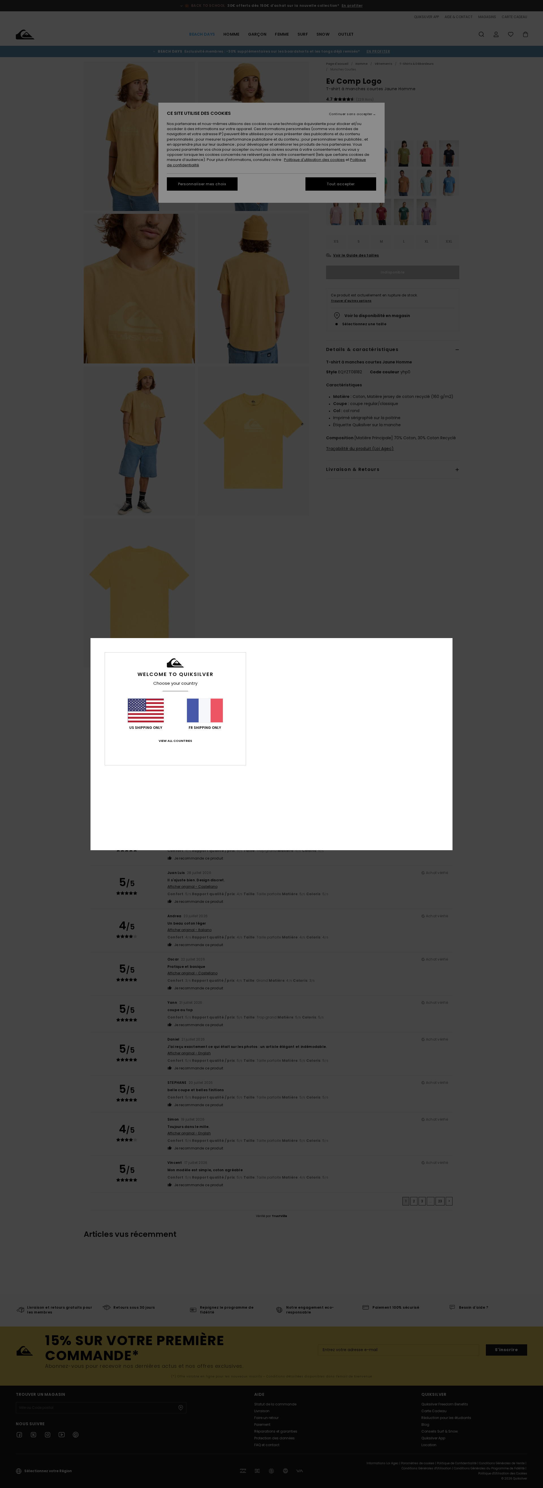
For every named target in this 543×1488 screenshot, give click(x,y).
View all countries (175, 740)
